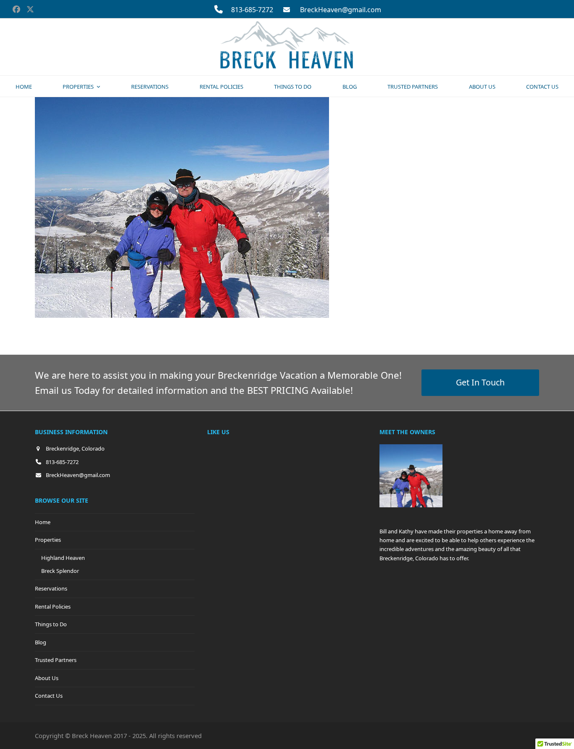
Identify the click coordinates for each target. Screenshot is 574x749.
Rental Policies (53, 606)
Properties (48, 539)
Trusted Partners (55, 660)
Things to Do (51, 624)
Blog (40, 642)
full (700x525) (97, 331)
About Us (46, 678)
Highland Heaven (63, 558)
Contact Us (49, 695)
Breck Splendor (60, 571)
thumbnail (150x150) (223, 331)
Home (42, 522)
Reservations (51, 588)
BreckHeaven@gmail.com (340, 9)
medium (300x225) (154, 331)
